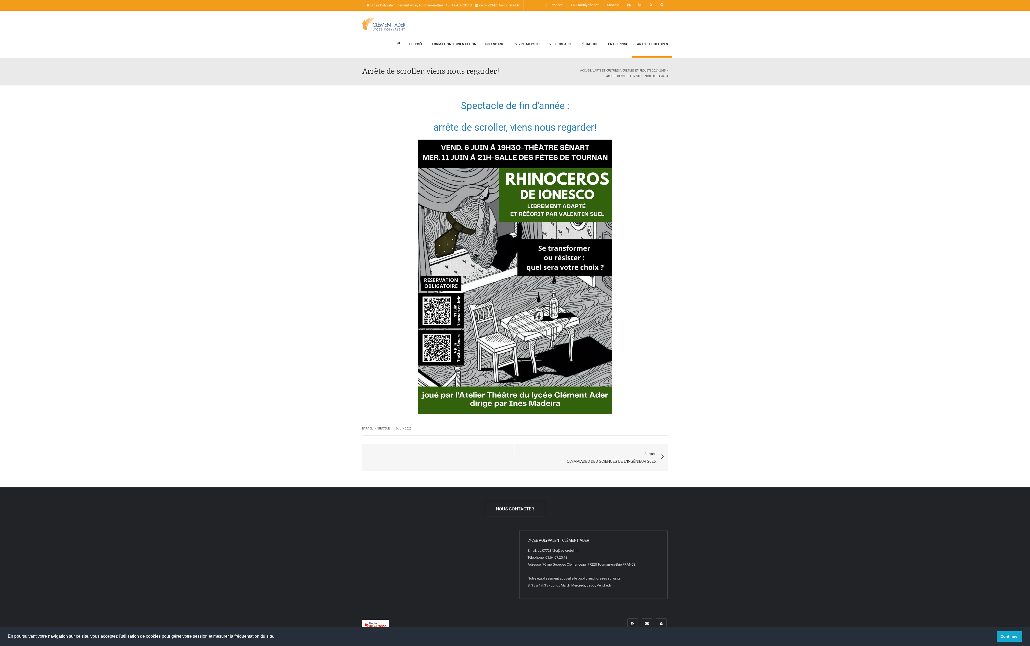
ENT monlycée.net (585, 5)
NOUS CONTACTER (515, 508)
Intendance (495, 44)
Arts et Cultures (652, 44)
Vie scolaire (560, 44)
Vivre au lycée (527, 44)
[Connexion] (661, 623)
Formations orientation (453, 44)
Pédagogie (589, 44)
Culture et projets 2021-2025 (644, 70)
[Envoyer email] (647, 623)
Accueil (586, 70)
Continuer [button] (1009, 636)
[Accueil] (383, 24)
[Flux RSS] (632, 623)
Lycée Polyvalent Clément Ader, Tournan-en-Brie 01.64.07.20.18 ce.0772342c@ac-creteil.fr (444, 5)
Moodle (613, 5)
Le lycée (415, 44)
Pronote (557, 5)
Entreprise (617, 44)
